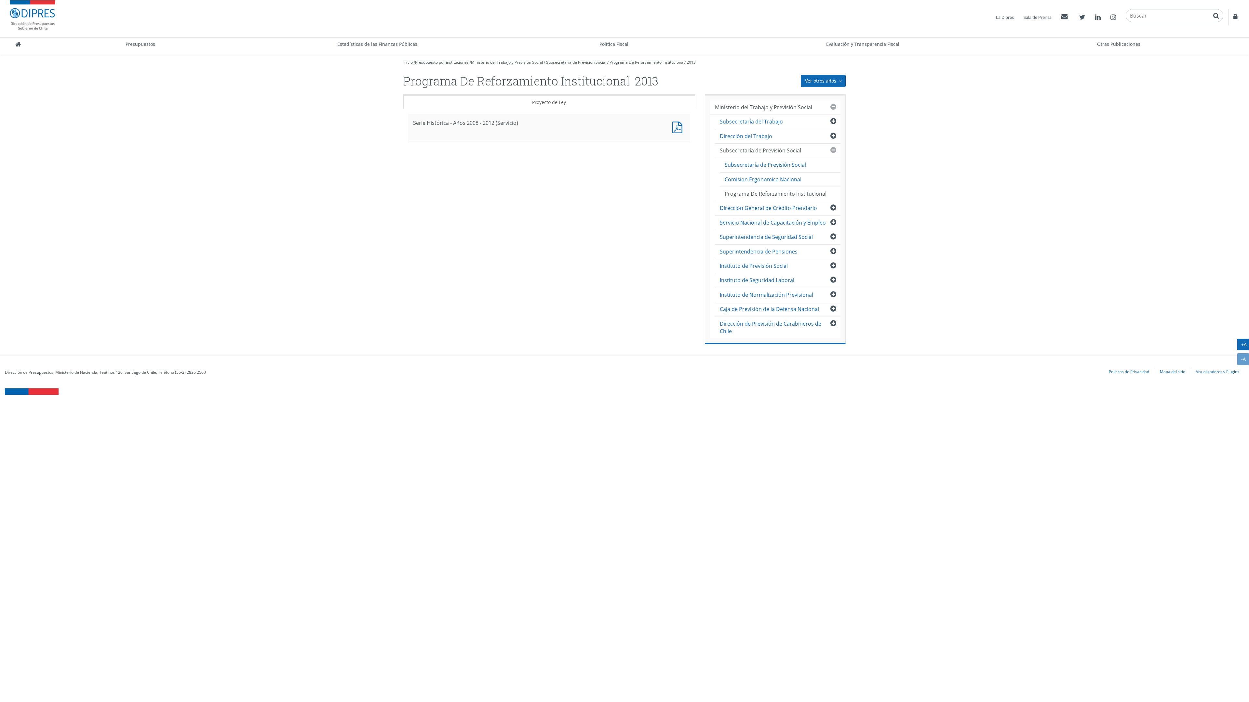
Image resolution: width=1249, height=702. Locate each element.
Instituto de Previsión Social (754, 265)
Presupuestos (140, 44)
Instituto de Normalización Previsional (766, 294)
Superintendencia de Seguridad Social (766, 236)
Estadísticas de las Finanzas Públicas (377, 44)
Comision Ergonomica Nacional (763, 179)
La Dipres (1005, 17)
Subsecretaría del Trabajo (751, 121)
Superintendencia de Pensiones (759, 251)
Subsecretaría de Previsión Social (576, 62)
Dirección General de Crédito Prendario (768, 208)
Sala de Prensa (1038, 17)
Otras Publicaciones (1118, 44)
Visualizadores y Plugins (1217, 371)
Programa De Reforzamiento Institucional (647, 62)
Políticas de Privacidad (1129, 371)
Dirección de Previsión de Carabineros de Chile (770, 327)
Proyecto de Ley (549, 102)
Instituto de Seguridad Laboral (757, 280)
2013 (691, 62)
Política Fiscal (613, 44)
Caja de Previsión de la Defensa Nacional (769, 309)
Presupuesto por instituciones (442, 62)
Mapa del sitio (1172, 371)
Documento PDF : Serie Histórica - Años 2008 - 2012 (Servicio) (678, 126)
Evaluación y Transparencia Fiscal (862, 44)
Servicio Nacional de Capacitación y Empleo (773, 222)
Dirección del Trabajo (746, 136)
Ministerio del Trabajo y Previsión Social (507, 62)
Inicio (408, 62)
